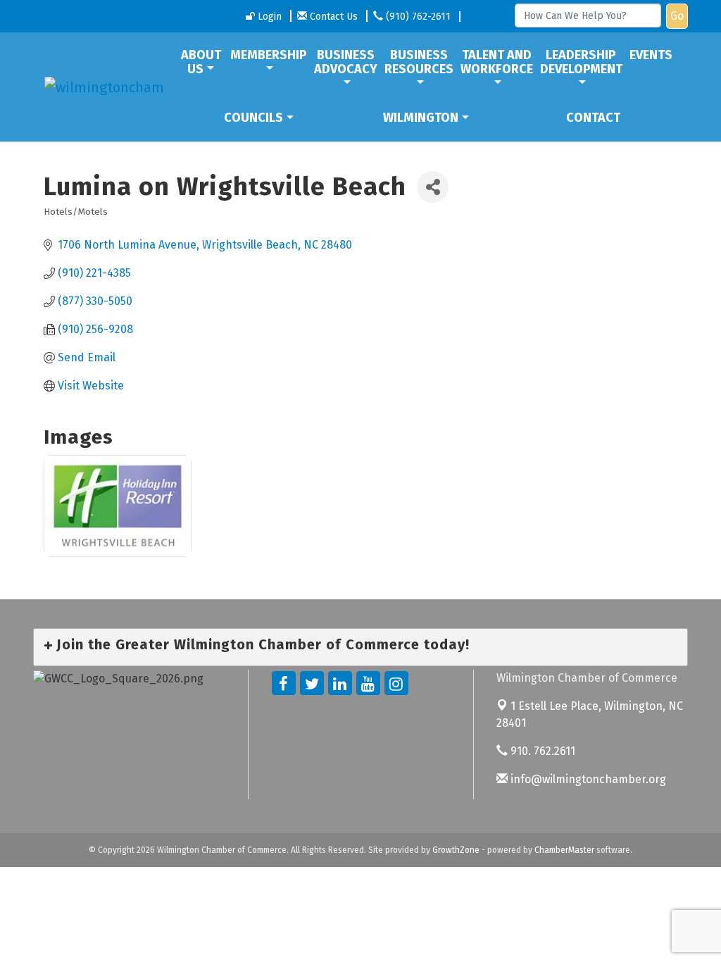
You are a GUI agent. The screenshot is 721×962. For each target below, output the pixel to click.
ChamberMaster (564, 850)
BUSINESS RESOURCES (418, 62)
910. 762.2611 (541, 751)
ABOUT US (201, 62)
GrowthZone (455, 850)
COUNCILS (253, 117)
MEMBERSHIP (268, 55)
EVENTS (650, 55)
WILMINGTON (420, 117)
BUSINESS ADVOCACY (345, 62)
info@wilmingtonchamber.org (587, 779)
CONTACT (593, 117)
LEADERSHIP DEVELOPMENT (581, 62)
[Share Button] (433, 187)
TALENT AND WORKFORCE (496, 62)
